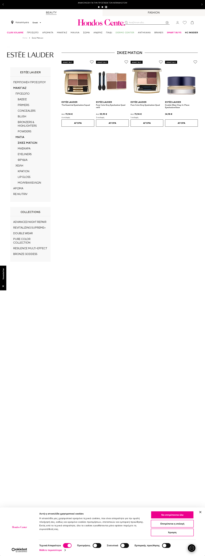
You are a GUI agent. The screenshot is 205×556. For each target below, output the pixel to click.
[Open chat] (191, 548)
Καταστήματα (22, 22)
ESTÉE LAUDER (69, 102)
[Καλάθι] (192, 22)
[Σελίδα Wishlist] (185, 22)
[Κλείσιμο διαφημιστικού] (200, 512)
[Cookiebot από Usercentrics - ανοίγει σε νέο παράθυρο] (19, 550)
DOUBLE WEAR (23, 233)
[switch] (97, 545)
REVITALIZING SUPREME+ (29, 227)
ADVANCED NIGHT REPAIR (29, 221)
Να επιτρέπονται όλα (172, 515)
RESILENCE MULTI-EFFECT (30, 248)
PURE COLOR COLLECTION (21, 240)
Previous (4, 4)
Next (201, 4)
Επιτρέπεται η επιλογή (172, 523)
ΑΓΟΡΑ (78, 123)
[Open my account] (177, 22)
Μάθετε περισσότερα (50, 550)
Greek (35, 23)
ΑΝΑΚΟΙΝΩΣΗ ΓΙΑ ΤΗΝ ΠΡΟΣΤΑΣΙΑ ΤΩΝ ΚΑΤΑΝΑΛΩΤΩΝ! (102, 3)
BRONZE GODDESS (25, 254)
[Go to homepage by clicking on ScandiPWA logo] (102, 22)
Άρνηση (172, 532)
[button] (126, 22)
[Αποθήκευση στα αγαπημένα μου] (91, 62)
